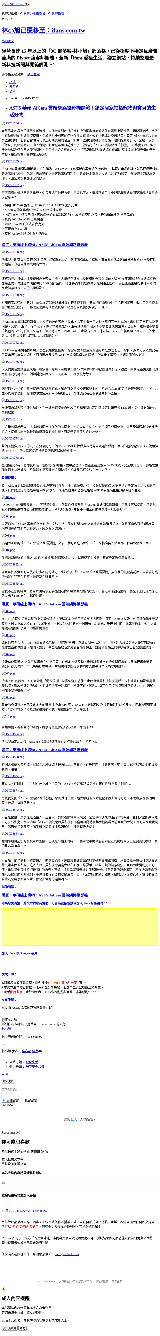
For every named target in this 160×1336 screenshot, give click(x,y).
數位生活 (33, 74)
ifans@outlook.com (67, 1254)
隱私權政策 (102, 1281)
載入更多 (8, 1081)
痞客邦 (26, 1051)
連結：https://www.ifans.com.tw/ (26, 1210)
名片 (12, 91)
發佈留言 (8, 1105)
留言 (35, 1051)
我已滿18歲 (9, 1328)
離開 (22, 1328)
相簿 (12, 82)
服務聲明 (117, 1281)
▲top (5, 1073)
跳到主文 (8, 41)
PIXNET (50, 1281)
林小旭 (6, 1028)
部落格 (14, 86)
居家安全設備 (35, 1066)
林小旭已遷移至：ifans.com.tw (43, 30)
